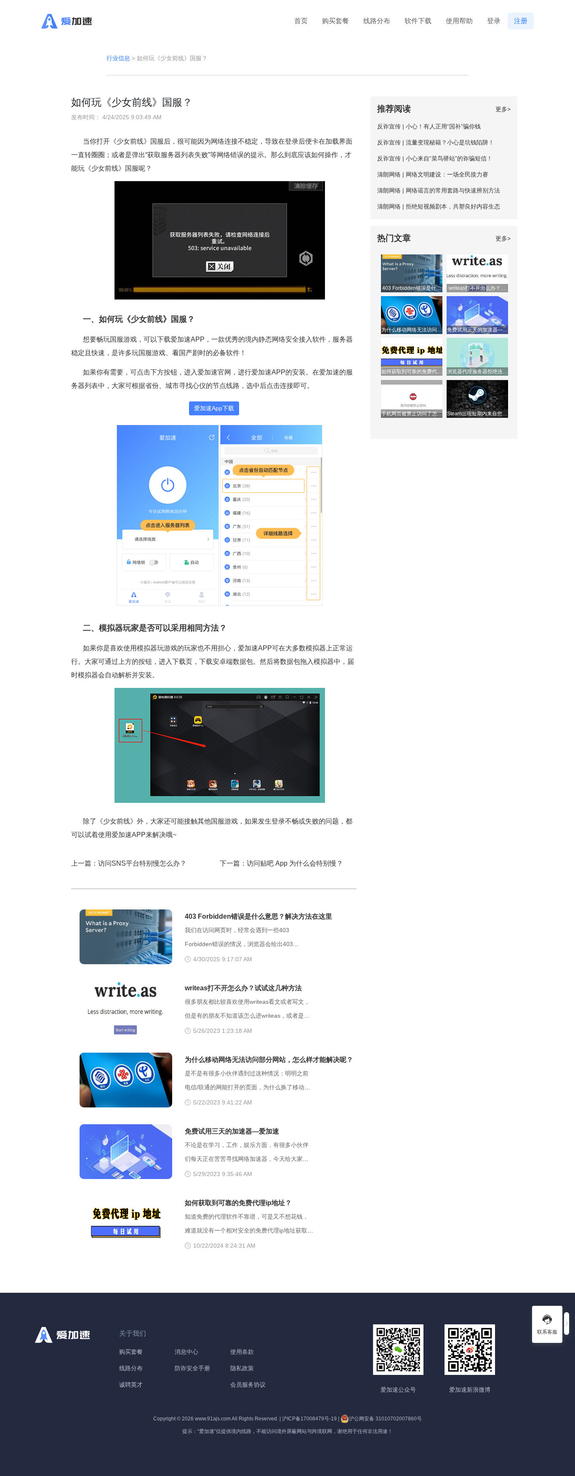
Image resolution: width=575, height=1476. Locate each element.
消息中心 (186, 1351)
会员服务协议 (248, 1384)
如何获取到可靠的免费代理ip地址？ (238, 1202)
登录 (493, 20)
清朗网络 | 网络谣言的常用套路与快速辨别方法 (438, 190)
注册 (520, 20)
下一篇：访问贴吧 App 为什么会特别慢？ (281, 863)
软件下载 (418, 20)
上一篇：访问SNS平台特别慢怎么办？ (128, 863)
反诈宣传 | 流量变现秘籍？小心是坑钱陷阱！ (435, 142)
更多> (503, 109)
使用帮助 (459, 20)
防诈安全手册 (192, 1368)
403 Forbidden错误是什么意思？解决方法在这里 (258, 916)
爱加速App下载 (214, 408)
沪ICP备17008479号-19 (309, 1419)
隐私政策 (242, 1368)
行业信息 (118, 58)
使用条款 (242, 1351)
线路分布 (376, 20)
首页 (301, 20)
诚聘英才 (131, 1384)
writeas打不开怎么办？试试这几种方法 (243, 988)
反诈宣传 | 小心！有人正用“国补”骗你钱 (429, 126)
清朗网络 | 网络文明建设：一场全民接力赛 (432, 174)
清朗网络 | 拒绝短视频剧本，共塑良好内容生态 (438, 206)
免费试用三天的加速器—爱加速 (232, 1131)
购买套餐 (335, 20)
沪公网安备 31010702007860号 (385, 1419)
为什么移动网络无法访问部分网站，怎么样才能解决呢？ (269, 1059)
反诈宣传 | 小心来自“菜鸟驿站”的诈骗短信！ (434, 158)
